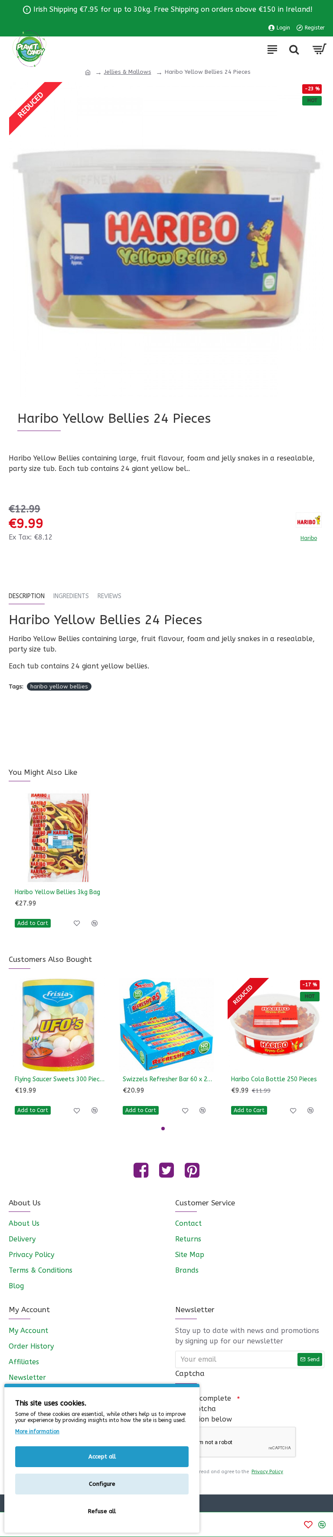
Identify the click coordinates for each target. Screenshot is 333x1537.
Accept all (102, 1456)
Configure (102, 1484)
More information (37, 1431)
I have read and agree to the (233, 1471)
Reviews (109, 596)
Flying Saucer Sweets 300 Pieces (60, 1079)
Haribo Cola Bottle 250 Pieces (274, 1079)
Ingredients (71, 596)
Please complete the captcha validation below (203, 1408)
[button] (163, 1128)
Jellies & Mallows (127, 72)
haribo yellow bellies (59, 686)
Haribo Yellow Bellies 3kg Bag (57, 892)
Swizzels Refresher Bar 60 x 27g (168, 1079)
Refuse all (102, 1511)
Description (27, 596)
